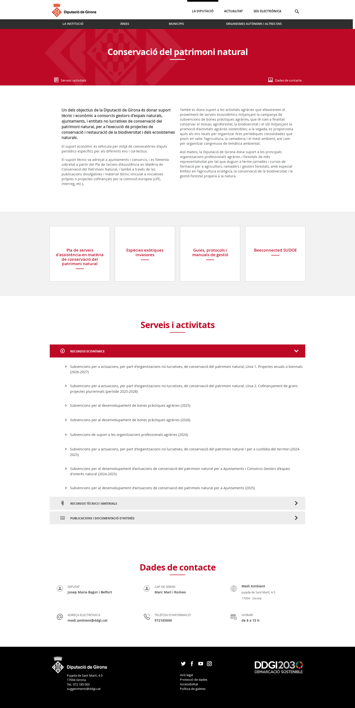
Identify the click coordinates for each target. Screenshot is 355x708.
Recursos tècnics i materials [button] (93, 504)
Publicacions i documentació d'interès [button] (102, 518)
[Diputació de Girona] (75, 9)
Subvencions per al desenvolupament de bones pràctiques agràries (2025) (130, 405)
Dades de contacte (288, 80)
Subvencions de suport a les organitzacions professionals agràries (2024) (129, 434)
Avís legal (186, 675)
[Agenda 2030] (279, 667)
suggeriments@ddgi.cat (84, 689)
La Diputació (202, 11)
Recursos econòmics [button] (87, 351)
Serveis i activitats (73, 80)
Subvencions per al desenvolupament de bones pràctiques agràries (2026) (130, 420)
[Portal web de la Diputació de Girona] (79, 663)
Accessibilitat (189, 684)
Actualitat (233, 11)
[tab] (177, 350)
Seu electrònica (267, 11)
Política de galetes (193, 689)
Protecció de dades (193, 679)
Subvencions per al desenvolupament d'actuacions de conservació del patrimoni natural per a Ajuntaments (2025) (162, 488)
